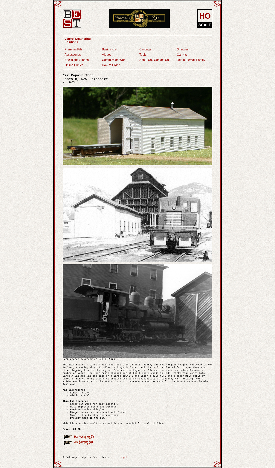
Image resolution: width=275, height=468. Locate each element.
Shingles (183, 49)
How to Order (111, 65)
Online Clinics (74, 65)
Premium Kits (73, 49)
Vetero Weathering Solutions (78, 40)
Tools (142, 54)
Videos (106, 54)
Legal (123, 457)
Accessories (73, 54)
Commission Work (114, 59)
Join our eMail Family (191, 59)
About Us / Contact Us (154, 59)
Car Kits (182, 54)
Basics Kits (109, 49)
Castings (145, 49)
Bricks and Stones (77, 59)
